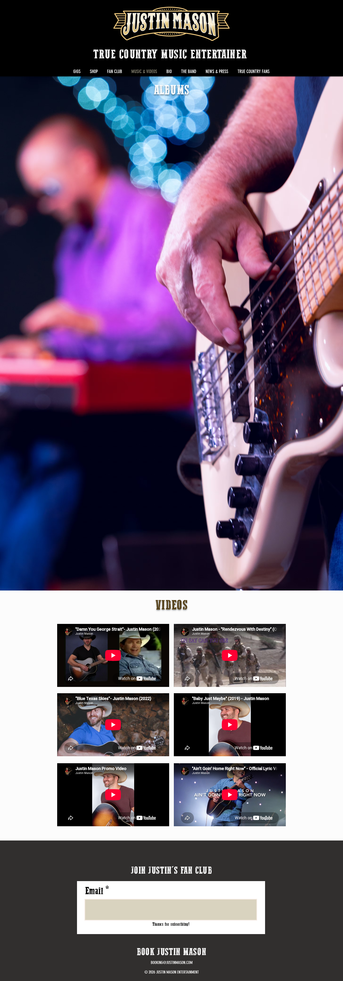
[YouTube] (292, 9)
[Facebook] (258, 9)
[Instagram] (247, 9)
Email (94, 891)
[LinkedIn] (281, 9)
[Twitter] (269, 9)
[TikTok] (304, 9)
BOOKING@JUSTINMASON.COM (171, 962)
